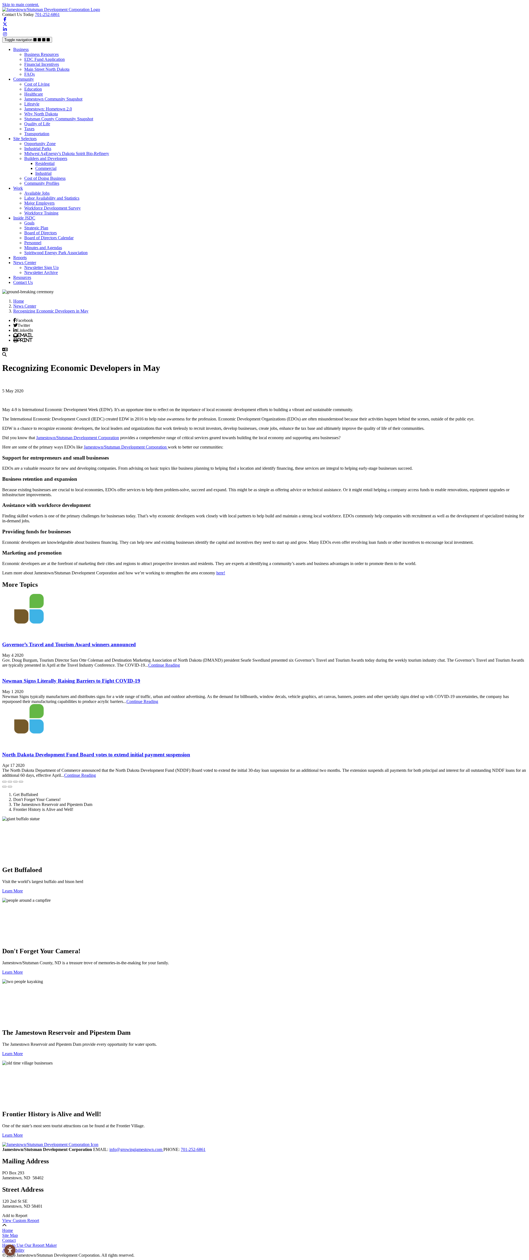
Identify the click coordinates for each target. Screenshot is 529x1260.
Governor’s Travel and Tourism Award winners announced (69, 644)
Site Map (10, 1235)
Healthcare (33, 94)
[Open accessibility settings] (9, 1250)
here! (220, 573)
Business (21, 49)
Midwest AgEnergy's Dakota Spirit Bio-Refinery (66, 153)
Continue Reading (164, 665)
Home (7, 1230)
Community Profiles (41, 183)
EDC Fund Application (44, 59)
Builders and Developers (45, 158)
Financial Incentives (41, 64)
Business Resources (41, 54)
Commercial (45, 168)
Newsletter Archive (41, 272)
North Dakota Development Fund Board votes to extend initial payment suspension (96, 754)
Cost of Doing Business (45, 178)
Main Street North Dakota (46, 69)
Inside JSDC (24, 218)
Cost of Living (37, 84)
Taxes (29, 128)
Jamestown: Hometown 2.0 (48, 109)
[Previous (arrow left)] (4, 787)
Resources (22, 277)
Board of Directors (40, 232)
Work (18, 188)
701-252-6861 (47, 14)
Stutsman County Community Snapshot (58, 118)
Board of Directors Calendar (49, 237)
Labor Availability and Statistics (51, 198)
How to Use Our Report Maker (29, 1245)
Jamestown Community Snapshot (53, 99)
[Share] (10, 782)
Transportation (36, 133)
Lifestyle (31, 104)
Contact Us (23, 282)
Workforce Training (41, 213)
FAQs (29, 74)
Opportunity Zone (40, 143)
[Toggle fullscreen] (15, 782)
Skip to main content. (20, 4)
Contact (9, 1240)
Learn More (12, 891)
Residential (45, 163)
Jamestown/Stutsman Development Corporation (77, 437)
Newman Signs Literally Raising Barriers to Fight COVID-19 (71, 681)
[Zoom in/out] (21, 782)
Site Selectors (25, 138)
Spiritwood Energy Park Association (56, 252)
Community (23, 79)
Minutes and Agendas (43, 247)
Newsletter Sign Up (41, 267)
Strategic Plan (36, 228)
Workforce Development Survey (52, 208)
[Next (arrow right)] (10, 787)
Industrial (43, 173)
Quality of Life (37, 123)
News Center (24, 262)
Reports (20, 257)
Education (33, 89)
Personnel (32, 242)
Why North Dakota (41, 114)
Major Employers (39, 203)
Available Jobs (37, 193)
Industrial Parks (37, 148)
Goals (29, 223)
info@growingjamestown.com (136, 1149)
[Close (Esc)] (4, 782)
